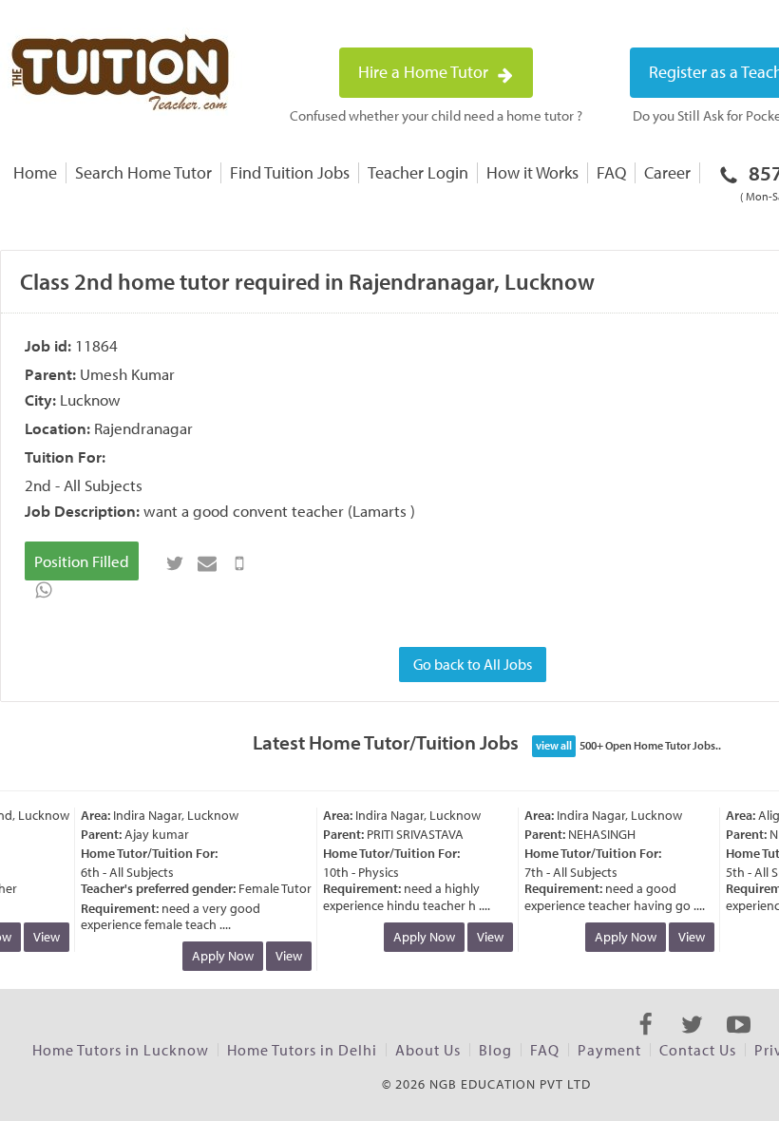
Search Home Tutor (143, 172)
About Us (428, 1049)
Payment (609, 1049)
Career (667, 172)
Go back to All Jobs (472, 664)
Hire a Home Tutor (425, 72)
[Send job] (239, 563)
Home (35, 172)
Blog (495, 1049)
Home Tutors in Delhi (302, 1049)
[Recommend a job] (207, 563)
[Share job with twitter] (175, 563)
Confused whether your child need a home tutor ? (436, 115)
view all (554, 745)
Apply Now (218, 955)
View (41, 936)
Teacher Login (418, 172)
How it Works (532, 172)
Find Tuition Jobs (290, 172)
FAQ (611, 172)
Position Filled (81, 561)
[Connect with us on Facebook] (645, 1041)
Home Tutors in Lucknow (120, 1049)
